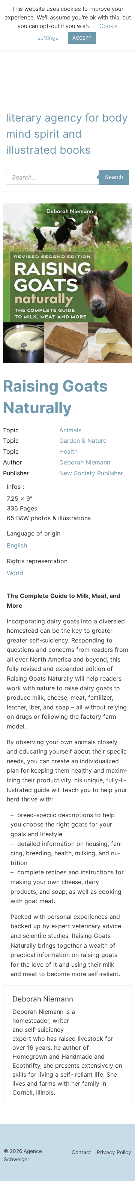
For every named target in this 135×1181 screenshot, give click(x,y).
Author (12, 462)
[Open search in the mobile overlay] (67, 177)
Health (68, 451)
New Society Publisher (91, 473)
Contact (81, 1152)
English (17, 545)
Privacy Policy (114, 1152)
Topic (11, 430)
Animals (70, 430)
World (15, 573)
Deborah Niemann (84, 462)
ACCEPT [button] (82, 38)
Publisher (16, 473)
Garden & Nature (82, 440)
